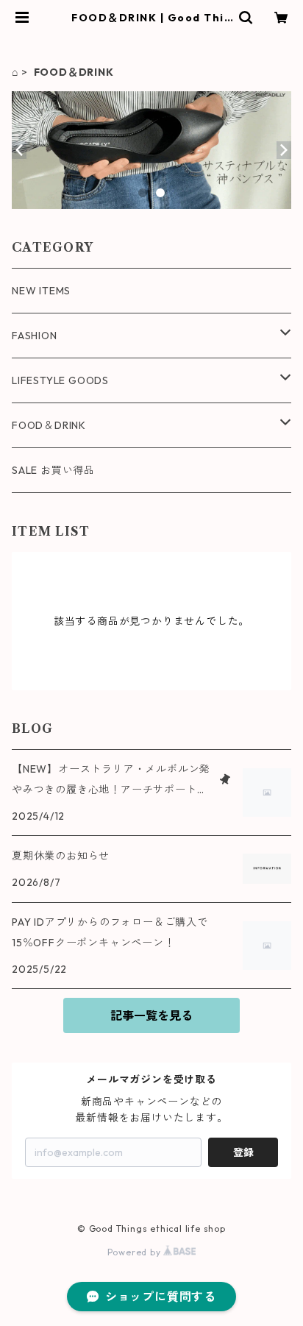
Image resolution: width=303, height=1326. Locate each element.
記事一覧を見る (151, 1015)
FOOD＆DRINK (49, 425)
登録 (243, 1152)
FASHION (34, 335)
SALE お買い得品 (53, 470)
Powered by (135, 1252)
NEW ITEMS (41, 290)
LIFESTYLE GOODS (60, 380)
